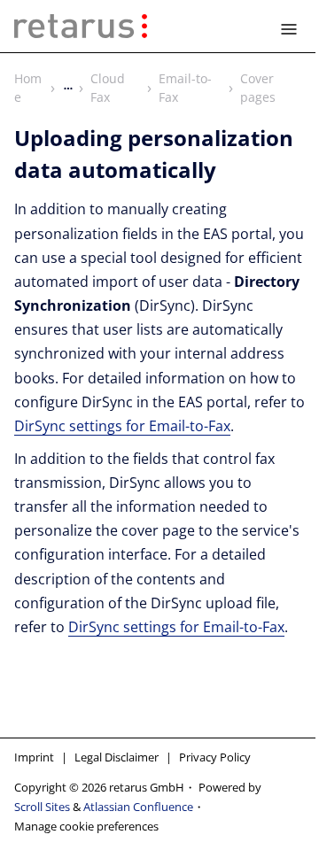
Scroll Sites (42, 807)
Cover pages (258, 87)
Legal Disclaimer (116, 757)
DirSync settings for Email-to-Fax (122, 426)
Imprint (34, 757)
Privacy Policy (215, 757)
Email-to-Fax (185, 87)
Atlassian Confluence (138, 807)
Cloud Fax (107, 87)
